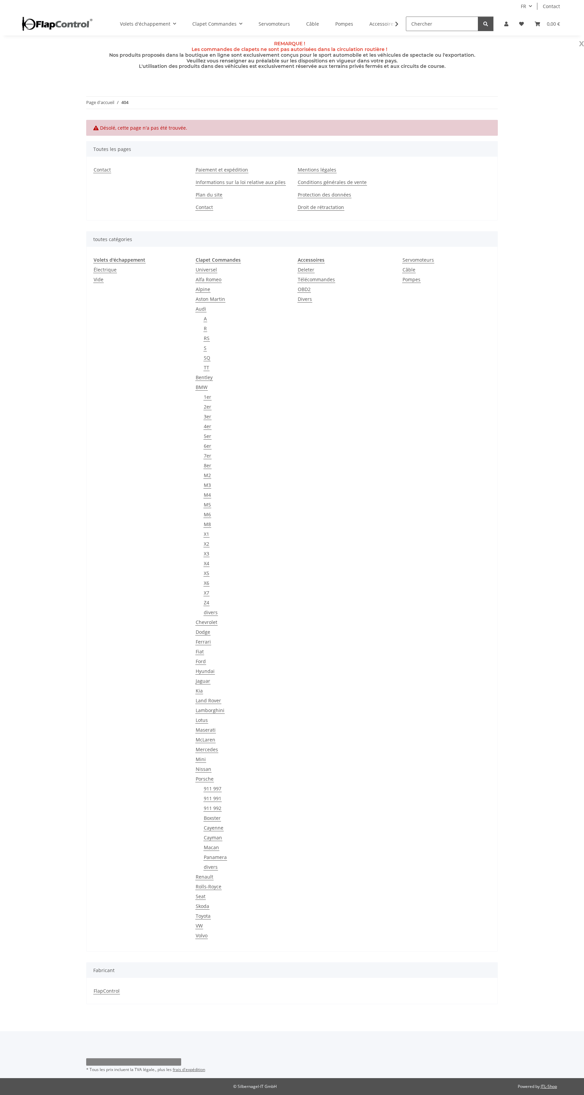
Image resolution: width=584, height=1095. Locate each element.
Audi (201, 309)
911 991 (212, 798)
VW (199, 925)
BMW (202, 387)
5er (207, 436)
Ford (201, 661)
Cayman (213, 837)
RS (207, 338)
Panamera (215, 857)
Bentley (204, 377)
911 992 (212, 808)
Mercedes (207, 749)
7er (207, 455)
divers (211, 612)
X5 (206, 573)
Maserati (206, 730)
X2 (206, 544)
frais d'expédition (189, 1069)
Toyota (203, 916)
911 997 (212, 788)
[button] (506, 23)
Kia (199, 690)
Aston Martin (210, 299)
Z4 (206, 602)
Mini (201, 759)
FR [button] (523, 6)
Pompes (411, 279)
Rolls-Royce (208, 886)
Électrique (105, 269)
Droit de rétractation (321, 207)
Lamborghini (210, 710)
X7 (206, 593)
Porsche (205, 779)
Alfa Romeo (208, 279)
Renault (204, 877)
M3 (207, 485)
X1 (206, 534)
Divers (305, 299)
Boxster (212, 818)
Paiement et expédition (222, 169)
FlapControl (107, 991)
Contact (551, 6)
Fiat (200, 651)
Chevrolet (206, 622)
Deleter (306, 269)
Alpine (203, 289)
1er (207, 397)
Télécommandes (316, 279)
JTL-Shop (549, 1086)
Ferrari (203, 641)
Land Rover (208, 700)
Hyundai (205, 671)
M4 (207, 495)
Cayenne (213, 828)
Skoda (202, 906)
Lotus (202, 720)
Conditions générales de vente (332, 182)
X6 (206, 583)
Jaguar (203, 681)
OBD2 (304, 289)
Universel (206, 269)
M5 (207, 504)
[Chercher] (485, 24)
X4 (206, 563)
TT (206, 367)
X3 (206, 553)
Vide (98, 279)
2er (207, 406)
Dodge (203, 632)
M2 (207, 475)
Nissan (203, 769)
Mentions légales (317, 169)
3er (207, 416)
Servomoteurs (418, 260)
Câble (409, 269)
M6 (207, 514)
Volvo (202, 935)
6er (207, 446)
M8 (207, 524)
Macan (211, 847)
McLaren (205, 739)
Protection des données (324, 194)
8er (207, 465)
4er (207, 426)
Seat (200, 896)
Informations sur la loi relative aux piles (241, 182)
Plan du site (209, 194)
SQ (207, 358)
